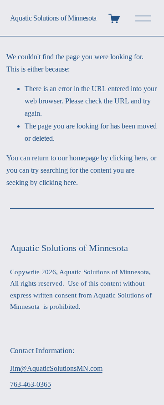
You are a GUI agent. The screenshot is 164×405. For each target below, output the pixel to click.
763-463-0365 (30, 384)
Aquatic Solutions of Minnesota (53, 18)
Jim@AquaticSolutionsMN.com (56, 368)
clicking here (128, 158)
